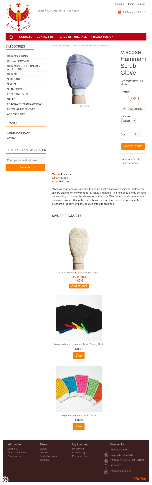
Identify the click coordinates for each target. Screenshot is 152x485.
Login (131, 4)
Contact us (45, 36)
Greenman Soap (18, 132)
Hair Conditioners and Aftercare (23, 68)
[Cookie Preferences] (5, 479)
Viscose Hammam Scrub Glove (93, 45)
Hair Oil (12, 74)
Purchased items (80, 456)
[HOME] (11, 36)
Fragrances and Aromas (24, 104)
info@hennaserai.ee (120, 471)
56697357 (115, 465)
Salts (11, 99)
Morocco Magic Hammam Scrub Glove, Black (79, 344)
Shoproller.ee (139, 478)
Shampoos (14, 89)
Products (25, 36)
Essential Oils (17, 94)
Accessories (16, 114)
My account (78, 448)
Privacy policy (102, 36)
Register (141, 4)
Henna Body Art (18, 61)
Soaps (11, 84)
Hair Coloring (17, 56)
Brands (43, 448)
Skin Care (14, 79)
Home (54, 45)
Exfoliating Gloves (21, 109)
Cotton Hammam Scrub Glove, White (79, 272)
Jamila (11, 137)
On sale (44, 452)
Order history (78, 452)
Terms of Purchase (72, 36)
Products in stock (48, 456)
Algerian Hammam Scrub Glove (79, 415)
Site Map (44, 460)
